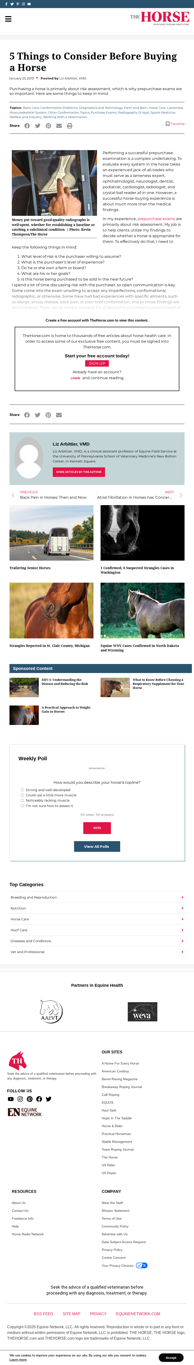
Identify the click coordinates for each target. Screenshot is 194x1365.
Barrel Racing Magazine (120, 1079)
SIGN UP (97, 363)
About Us (19, 1203)
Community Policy (115, 1226)
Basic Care (31, 108)
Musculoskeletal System (28, 112)
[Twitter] (12, 4)
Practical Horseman (116, 1134)
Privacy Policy (112, 1250)
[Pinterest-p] (17, 4)
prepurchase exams (156, 219)
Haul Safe (109, 1110)
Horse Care (157, 108)
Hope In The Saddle (117, 1118)
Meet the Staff (112, 1203)
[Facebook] (39, 1099)
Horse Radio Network (28, 1234)
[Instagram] (23, 4)
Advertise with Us (115, 1234)
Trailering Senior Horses (30, 568)
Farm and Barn (135, 108)
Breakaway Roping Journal (122, 1087)
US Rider (108, 1165)
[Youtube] (11, 1099)
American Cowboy (115, 1071)
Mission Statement (115, 1211)
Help (15, 1226)
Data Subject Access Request (124, 1242)
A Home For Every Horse (120, 1063)
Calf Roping (110, 1095)
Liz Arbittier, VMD (71, 444)
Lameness (175, 108)
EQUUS (107, 1102)
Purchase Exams (103, 112)
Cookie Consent (114, 1257)
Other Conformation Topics (68, 112)
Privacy (98, 1314)
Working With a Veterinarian (65, 117)
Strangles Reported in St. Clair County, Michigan (49, 645)
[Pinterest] (30, 1099)
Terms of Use (112, 1218)
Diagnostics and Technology (101, 108)
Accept (171, 1358)
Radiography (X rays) (133, 112)
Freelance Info (23, 1218)
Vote (97, 828)
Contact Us (20, 1211)
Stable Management (117, 1142)
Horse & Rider (112, 1126)
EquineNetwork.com (138, 1314)
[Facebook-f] (6, 4)
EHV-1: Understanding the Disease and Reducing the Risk (65, 682)
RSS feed (43, 1314)
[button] (27, 125)
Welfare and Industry (25, 117)
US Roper (109, 1173)
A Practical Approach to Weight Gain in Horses (66, 709)
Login (75, 378)
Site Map (71, 1314)
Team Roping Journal (118, 1149)
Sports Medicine (162, 112)
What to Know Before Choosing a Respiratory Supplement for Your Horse (158, 684)
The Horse (110, 1157)
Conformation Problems (59, 108)
